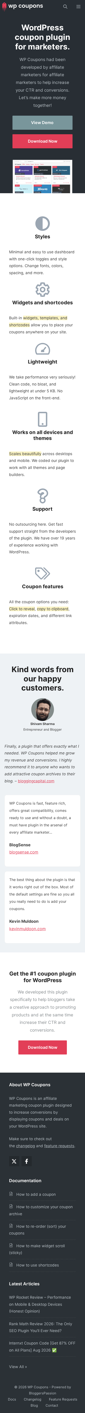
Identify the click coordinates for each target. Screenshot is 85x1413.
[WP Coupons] (22, 7)
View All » (18, 1366)
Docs (12, 1399)
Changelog (32, 1399)
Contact (52, 1405)
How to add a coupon (34, 1194)
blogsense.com (23, 852)
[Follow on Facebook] (27, 1161)
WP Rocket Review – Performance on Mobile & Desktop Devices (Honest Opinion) (40, 1304)
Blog (34, 1405)
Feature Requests (63, 1399)
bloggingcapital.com (36, 781)
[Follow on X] (14, 1161)
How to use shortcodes (36, 1265)
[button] (65, 7)
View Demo (42, 122)
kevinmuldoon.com (27, 928)
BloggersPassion (42, 1393)
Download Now (42, 141)
